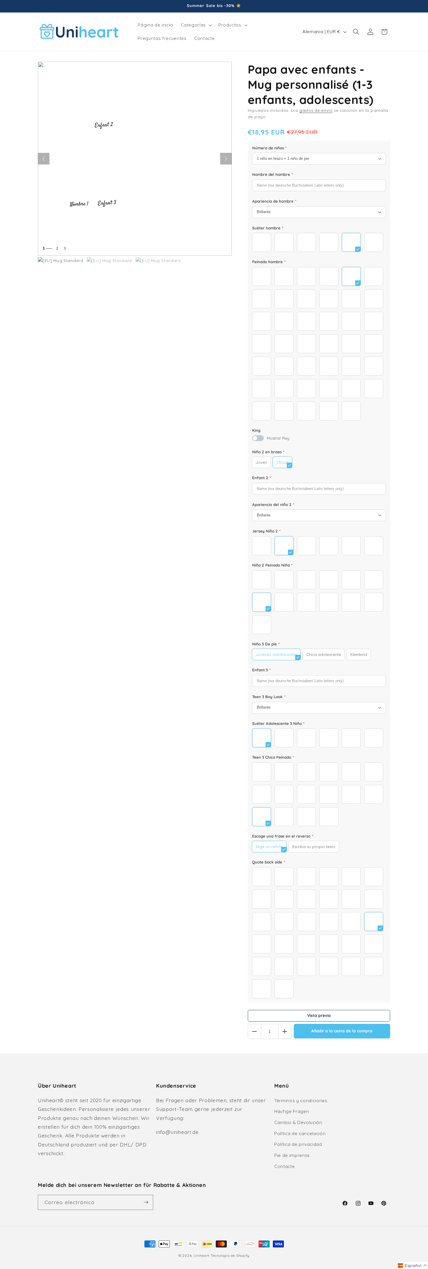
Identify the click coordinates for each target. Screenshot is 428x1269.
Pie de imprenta (291, 1155)
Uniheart (201, 1255)
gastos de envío (316, 110)
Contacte (284, 1166)
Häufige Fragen (291, 1111)
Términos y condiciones (301, 1100)
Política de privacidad (298, 1144)
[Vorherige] (43, 158)
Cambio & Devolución (298, 1122)
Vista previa (319, 1015)
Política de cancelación (300, 1133)
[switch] (258, 438)
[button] (195, 25)
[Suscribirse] (146, 1202)
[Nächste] (226, 158)
